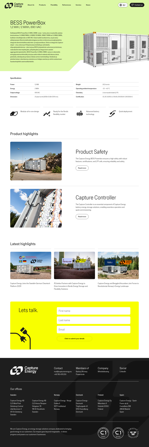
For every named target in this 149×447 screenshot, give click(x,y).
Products (42, 5)
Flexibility (54, 5)
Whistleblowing (103, 371)
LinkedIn (123, 371)
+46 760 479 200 (60, 374)
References (66, 5)
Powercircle (80, 374)
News (88, 5)
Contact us (139, 5)
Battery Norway (81, 371)
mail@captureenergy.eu (63, 371)
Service (78, 5)
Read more (82, 168)
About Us (31, 5)
